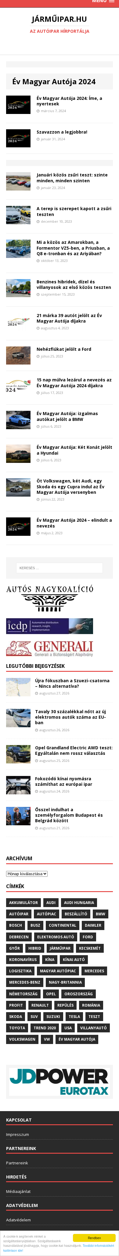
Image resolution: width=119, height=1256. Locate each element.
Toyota (17, 1028)
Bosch (15, 925)
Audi (51, 902)
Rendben (94, 1237)
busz (35, 925)
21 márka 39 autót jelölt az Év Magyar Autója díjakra (69, 318)
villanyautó (93, 1028)
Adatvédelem (18, 1220)
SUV (34, 1016)
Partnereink (17, 1163)
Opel (51, 994)
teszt (94, 1016)
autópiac (46, 914)
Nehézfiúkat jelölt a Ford (64, 349)
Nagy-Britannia (65, 982)
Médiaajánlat (18, 1191)
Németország (23, 994)
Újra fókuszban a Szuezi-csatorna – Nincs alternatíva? (72, 683)
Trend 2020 (45, 1028)
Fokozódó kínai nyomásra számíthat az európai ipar (63, 781)
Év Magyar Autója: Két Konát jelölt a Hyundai (74, 450)
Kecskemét (90, 948)
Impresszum (17, 1134)
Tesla (74, 1016)
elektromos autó (55, 937)
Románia (91, 1005)
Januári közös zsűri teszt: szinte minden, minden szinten (72, 177)
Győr (14, 948)
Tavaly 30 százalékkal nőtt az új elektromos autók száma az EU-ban (70, 717)
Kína (49, 959)
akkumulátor (23, 902)
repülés (65, 1005)
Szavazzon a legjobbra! (62, 132)
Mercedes (94, 971)
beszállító (76, 914)
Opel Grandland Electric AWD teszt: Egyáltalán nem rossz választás (74, 750)
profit (16, 1005)
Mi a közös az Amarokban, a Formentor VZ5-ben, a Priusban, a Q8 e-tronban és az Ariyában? (73, 247)
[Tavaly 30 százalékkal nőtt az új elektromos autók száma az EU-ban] (18, 724)
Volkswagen (22, 1039)
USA (68, 1028)
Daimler (93, 925)
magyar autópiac (58, 971)
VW (47, 1039)
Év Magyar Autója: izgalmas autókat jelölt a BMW (67, 416)
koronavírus (23, 959)
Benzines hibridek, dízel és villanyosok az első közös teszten (74, 284)
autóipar (18, 914)
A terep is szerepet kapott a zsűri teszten (74, 211)
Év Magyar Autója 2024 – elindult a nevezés (74, 522)
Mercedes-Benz (24, 982)
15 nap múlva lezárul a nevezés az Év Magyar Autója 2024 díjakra (74, 382)
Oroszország (78, 994)
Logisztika (20, 971)
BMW (100, 914)
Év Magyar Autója (77, 1039)
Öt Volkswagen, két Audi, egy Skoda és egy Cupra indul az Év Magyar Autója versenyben (70, 486)
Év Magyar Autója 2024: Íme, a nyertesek (69, 101)
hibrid (34, 948)
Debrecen (19, 937)
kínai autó (74, 959)
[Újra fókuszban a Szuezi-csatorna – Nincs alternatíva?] (18, 693)
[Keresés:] (60, 568)
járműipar (60, 948)
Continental (62, 925)
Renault (40, 1005)
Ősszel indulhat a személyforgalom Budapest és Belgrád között (69, 815)
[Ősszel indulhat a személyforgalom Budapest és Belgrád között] (18, 821)
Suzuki (53, 1016)
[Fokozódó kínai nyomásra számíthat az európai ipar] (18, 791)
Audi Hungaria (79, 902)
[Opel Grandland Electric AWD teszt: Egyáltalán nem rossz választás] (18, 760)
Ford (88, 937)
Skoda (15, 1016)
